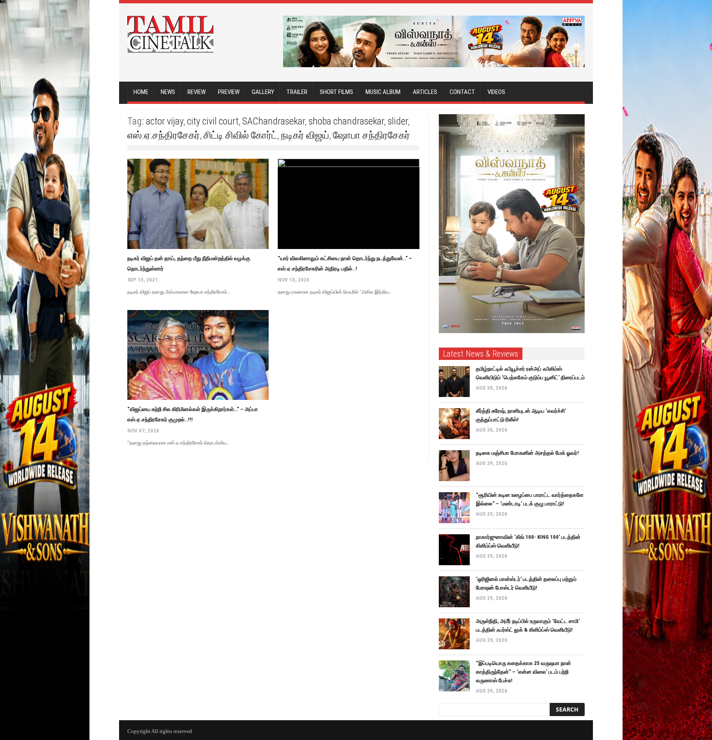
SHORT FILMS (336, 92)
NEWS (168, 92)
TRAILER (296, 92)
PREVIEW (228, 92)
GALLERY (263, 92)
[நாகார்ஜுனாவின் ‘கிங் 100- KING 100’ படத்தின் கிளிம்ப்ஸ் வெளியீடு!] (454, 549)
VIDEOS (496, 92)
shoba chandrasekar (346, 121)
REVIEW (196, 92)
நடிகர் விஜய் (305, 135)
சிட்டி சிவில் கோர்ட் (240, 135)
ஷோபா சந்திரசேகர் (371, 135)
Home (141, 92)
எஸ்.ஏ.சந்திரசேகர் (163, 135)
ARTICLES (425, 92)
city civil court (213, 121)
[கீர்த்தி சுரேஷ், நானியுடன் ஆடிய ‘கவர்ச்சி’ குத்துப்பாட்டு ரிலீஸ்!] (454, 423)
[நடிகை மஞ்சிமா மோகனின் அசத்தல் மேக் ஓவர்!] (454, 465)
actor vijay (164, 121)
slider (398, 121)
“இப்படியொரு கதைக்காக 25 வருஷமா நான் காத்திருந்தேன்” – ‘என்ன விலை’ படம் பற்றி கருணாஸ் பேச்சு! (523, 672)
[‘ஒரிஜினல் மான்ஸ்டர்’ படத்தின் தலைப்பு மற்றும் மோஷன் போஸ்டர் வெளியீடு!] (454, 591)
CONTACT (462, 92)
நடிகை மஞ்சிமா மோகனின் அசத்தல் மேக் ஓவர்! (527, 453)
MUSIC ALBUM (382, 92)
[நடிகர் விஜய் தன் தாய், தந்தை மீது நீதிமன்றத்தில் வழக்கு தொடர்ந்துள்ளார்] (198, 204)
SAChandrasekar (273, 121)
